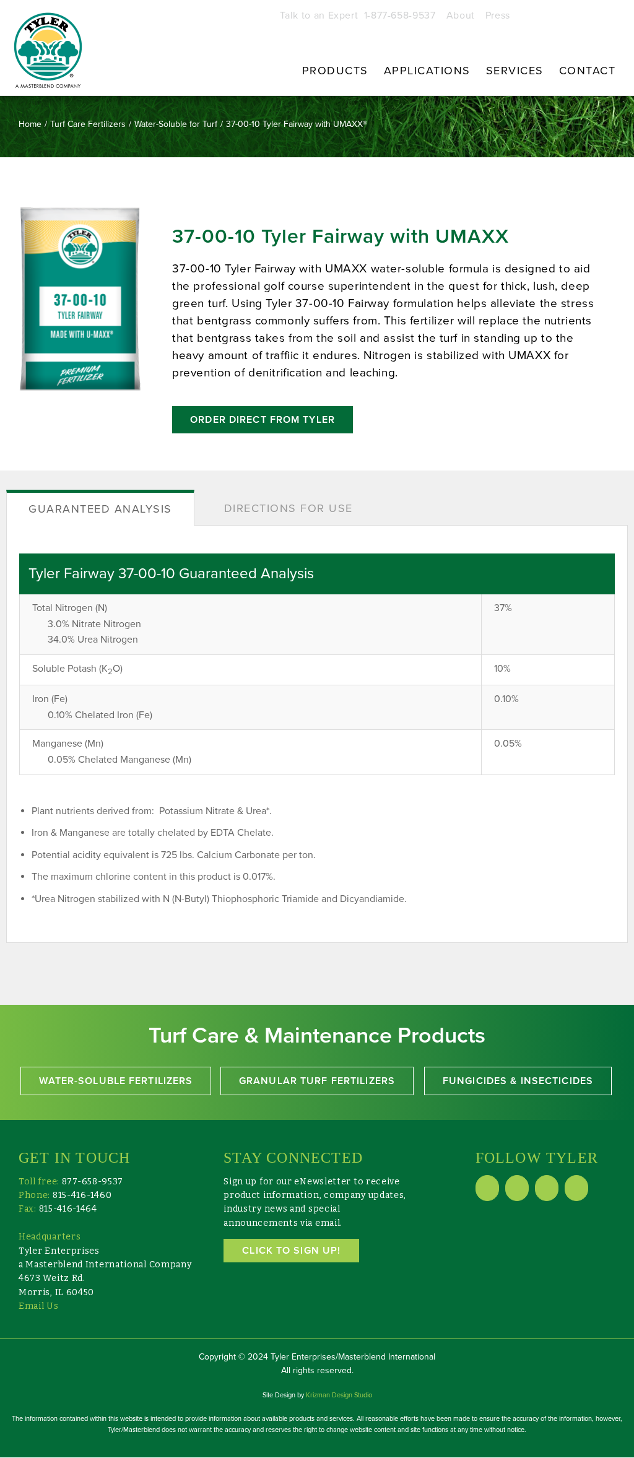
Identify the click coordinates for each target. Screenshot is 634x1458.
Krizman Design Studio (339, 1395)
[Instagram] (576, 1188)
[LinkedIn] (517, 1188)
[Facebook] (487, 1188)
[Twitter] (546, 1188)
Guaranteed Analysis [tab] (100, 509)
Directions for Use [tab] (288, 508)
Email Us (39, 1306)
